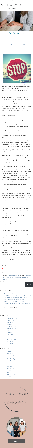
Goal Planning (11, 359)
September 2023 (12, 328)
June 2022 (10, 342)
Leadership (10, 364)
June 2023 (10, 330)
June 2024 (10, 324)
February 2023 (11, 336)
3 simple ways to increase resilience (14, 293)
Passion (9, 370)
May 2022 (10, 343)
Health (9, 361)
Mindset (16, 275)
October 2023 (11, 326)
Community (10, 355)
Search (2, 281)
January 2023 (11, 338)
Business (9, 351)
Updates (9, 376)
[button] (30, 4)
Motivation (22, 277)
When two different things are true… (14, 299)
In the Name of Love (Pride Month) (14, 301)
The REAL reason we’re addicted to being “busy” (18, 303)
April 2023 (10, 332)
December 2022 (12, 340)
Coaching (10, 353)
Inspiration (10, 275)
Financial (9, 357)
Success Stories (11, 374)
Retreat (9, 372)
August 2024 (11, 320)
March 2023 (10, 334)
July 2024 (10, 322)
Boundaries (27, 275)
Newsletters (10, 368)
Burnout (4, 277)
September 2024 (12, 318)
